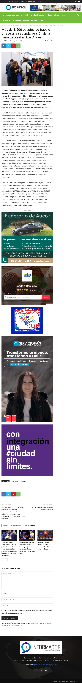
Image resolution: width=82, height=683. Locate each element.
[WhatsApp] (18, 45)
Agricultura (17, 20)
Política (49, 15)
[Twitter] (75, 1)
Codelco (26, 20)
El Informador (8, 41)
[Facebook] (71, 1)
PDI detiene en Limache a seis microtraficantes (42, 508)
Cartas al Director (37, 20)
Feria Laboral (14, 481)
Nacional (24, 15)
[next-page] (6, 559)
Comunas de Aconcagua (10, 15)
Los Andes (23, 481)
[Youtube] (79, 1)
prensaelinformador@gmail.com (45, 665)
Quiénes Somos (30, 1)
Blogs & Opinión (59, 15)
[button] (78, 15)
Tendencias (6, 20)
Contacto (39, 1)
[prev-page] (2, 559)
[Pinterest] (13, 45)
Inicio (22, 1)
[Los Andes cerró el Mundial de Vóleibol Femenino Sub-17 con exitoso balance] (45, 535)
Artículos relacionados (12, 526)
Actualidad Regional (37, 15)
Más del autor (29, 526)
